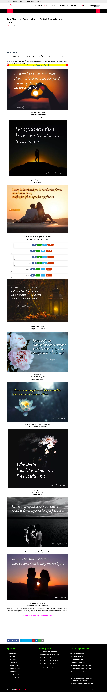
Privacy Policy (21, 1)
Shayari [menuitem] (63, 11)
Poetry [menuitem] (37, 11)
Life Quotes (38, 6)
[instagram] (96, 689)
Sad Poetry (75, 6)
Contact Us (15, 1)
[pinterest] (90, 689)
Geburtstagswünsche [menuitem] (50, 11)
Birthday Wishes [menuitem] (27, 11)
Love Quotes (51, 6)
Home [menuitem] (10, 11)
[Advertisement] (37, 40)
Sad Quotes (63, 6)
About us (9, 1)
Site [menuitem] (69, 11)
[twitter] (93, 689)
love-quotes (13, 15)
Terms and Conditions (30, 1)
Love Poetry (88, 6)
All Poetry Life (12, 25)
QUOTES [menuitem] (16, 11)
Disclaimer (39, 1)
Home (8, 15)
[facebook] (87, 689)
